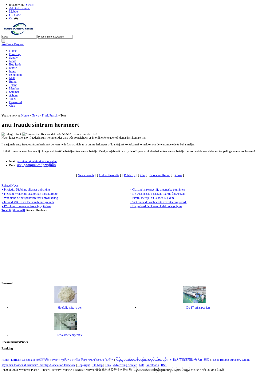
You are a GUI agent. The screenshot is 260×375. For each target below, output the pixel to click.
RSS (164, 365)
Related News (10, 185)
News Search (86, 175)
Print (142, 175)
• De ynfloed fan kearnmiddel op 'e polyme (156, 206)
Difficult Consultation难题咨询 (30, 359)
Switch (30, 4)
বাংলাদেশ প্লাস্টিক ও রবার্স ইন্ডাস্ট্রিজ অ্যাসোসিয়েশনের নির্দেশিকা (82, 359)
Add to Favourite (19, 8)
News (35, 115)
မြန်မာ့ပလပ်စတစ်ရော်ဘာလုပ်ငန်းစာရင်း (142, 359)
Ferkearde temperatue (70, 335)
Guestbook (152, 365)
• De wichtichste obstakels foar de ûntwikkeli (157, 193)
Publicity (129, 175)
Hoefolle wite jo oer (70, 307)
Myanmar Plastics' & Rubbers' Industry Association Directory (38, 365)
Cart (11, 18)
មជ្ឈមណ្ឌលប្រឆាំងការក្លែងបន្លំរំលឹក (36, 165)
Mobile (13, 11)
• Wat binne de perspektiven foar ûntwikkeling (30, 197)
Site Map (97, 365)
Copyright (83, 365)
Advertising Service (125, 365)
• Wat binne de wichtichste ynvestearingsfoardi (158, 202)
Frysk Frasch (49, 115)
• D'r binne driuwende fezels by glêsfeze (26, 206)
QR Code (15, 15)
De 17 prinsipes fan (198, 307)
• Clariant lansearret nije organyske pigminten (157, 189)
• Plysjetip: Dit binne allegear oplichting (26, 189)
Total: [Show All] (13, 210)
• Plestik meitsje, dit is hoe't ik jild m (152, 197)
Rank (108, 365)
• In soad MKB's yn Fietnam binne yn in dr (28, 202)
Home (25, 115)
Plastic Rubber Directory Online (230, 359)
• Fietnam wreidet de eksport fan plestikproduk (30, 193)
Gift (141, 365)
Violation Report (160, 175)
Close (178, 175)
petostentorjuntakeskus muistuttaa (37, 161)
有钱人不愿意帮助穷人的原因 (189, 359)
